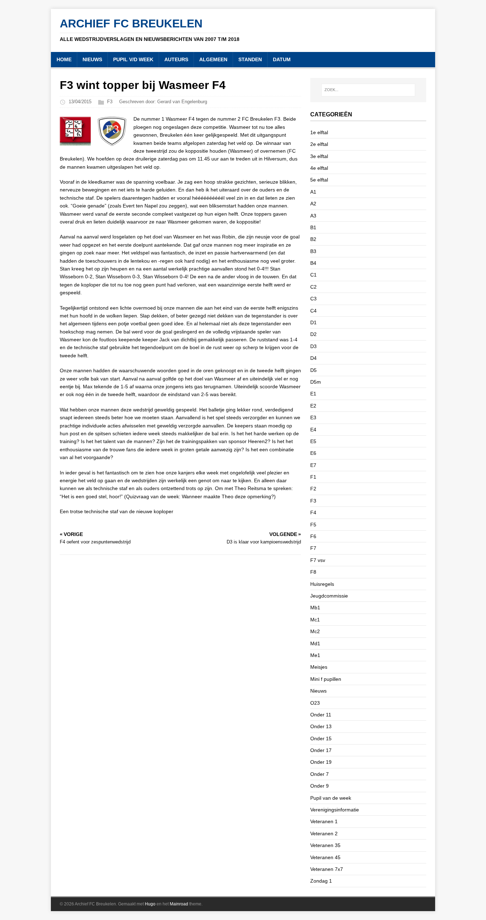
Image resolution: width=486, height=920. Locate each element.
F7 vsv (317, 560)
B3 (313, 251)
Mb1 (315, 607)
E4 (313, 429)
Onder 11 (320, 714)
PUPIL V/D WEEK (133, 59)
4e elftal (319, 168)
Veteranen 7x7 (326, 869)
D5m (315, 382)
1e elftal (319, 132)
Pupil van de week (330, 798)
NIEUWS (92, 59)
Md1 (315, 643)
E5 (313, 441)
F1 (313, 477)
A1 (313, 192)
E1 (313, 393)
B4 (313, 263)
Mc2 (315, 631)
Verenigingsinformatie (334, 810)
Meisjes (318, 667)
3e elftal (319, 156)
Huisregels (322, 584)
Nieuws (318, 691)
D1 (313, 322)
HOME (64, 59)
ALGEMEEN (213, 59)
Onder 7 (319, 774)
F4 (313, 512)
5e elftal (319, 180)
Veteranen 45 (325, 857)
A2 (313, 203)
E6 (313, 453)
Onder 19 (321, 762)
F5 (313, 524)
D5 (313, 370)
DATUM (282, 59)
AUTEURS (176, 59)
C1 (313, 275)
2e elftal (319, 144)
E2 (313, 406)
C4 (313, 311)
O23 (315, 703)
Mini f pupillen (325, 679)
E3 (313, 417)
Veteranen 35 (325, 845)
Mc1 (315, 619)
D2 (313, 334)
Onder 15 (321, 738)
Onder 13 (321, 726)
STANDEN (250, 59)
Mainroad (179, 903)
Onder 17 (321, 750)
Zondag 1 (321, 881)
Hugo (150, 903)
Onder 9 (319, 786)
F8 (313, 572)
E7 (313, 465)
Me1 (315, 655)
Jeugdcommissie (329, 596)
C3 (313, 298)
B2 (313, 239)
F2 (313, 488)
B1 (313, 227)
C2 (313, 287)
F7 (313, 548)
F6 (313, 536)
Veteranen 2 (324, 833)
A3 (313, 216)
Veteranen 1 (324, 821)
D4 (313, 358)
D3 (313, 346)
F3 (109, 102)
